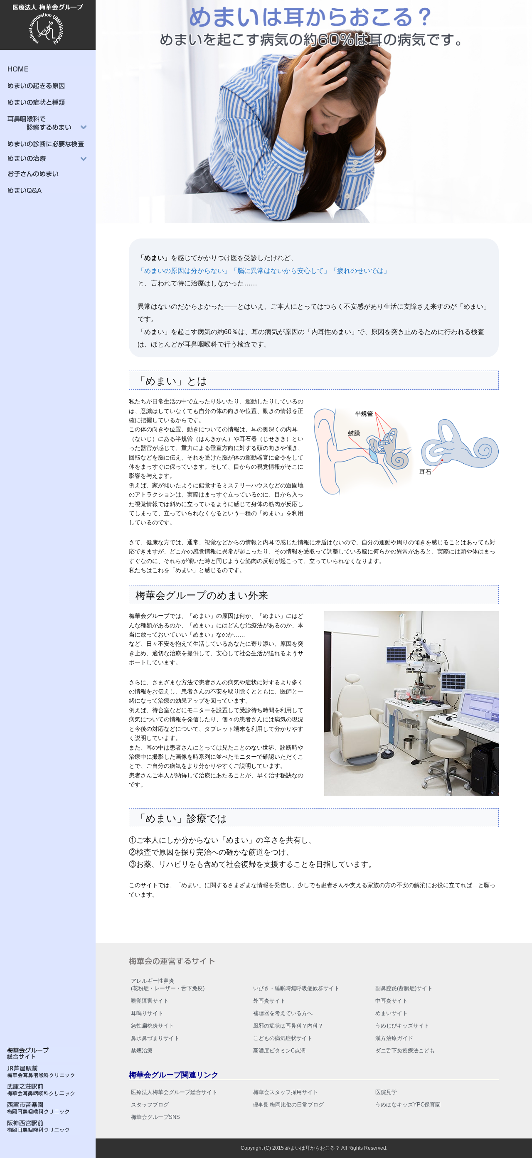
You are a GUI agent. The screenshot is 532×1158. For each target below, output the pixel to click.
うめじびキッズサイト (402, 1026)
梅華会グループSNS (155, 1117)
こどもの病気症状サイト (283, 1038)
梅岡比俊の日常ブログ (288, 1104)
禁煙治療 (142, 1050)
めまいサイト (391, 1013)
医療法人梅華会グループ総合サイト (174, 1092)
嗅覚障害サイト (150, 1001)
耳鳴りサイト (147, 1013)
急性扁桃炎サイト (152, 1026)
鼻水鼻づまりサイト (155, 1038)
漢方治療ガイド (394, 1038)
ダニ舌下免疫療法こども (405, 1050)
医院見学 (386, 1092)
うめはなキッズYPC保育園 (408, 1104)
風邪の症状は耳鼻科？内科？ (288, 1026)
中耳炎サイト (391, 1001)
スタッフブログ (150, 1104)
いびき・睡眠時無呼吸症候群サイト (296, 988)
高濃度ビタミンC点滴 (279, 1050)
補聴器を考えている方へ (283, 1013)
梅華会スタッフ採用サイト (285, 1092)
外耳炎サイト (269, 1001)
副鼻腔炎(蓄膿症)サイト (404, 988)
